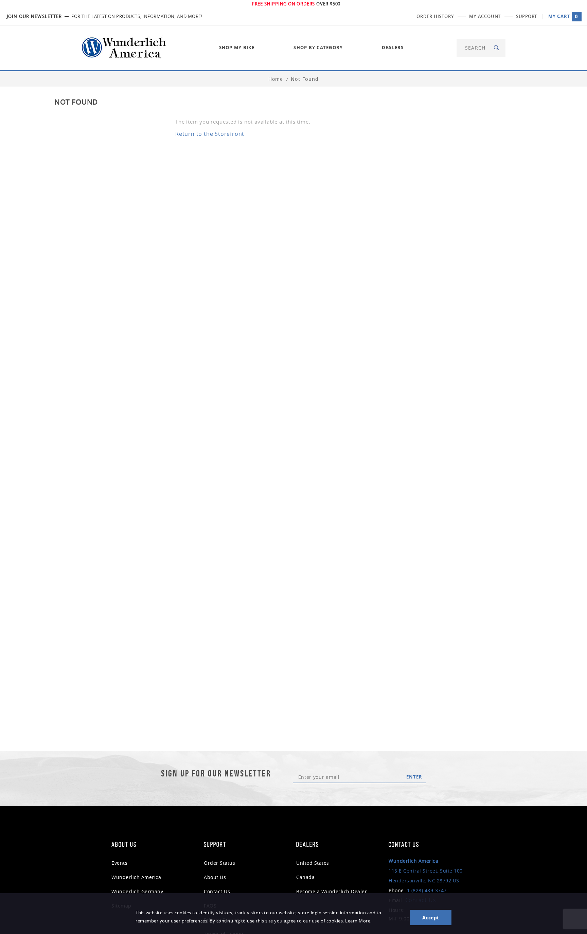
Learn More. (358, 921)
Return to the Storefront (209, 134)
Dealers (393, 47)
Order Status (219, 863)
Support (526, 16)
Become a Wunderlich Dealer (331, 891)
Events (119, 863)
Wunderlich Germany (137, 891)
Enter (414, 777)
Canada (305, 877)
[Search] (496, 48)
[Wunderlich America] (124, 47)
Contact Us (217, 891)
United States (312, 863)
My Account (485, 16)
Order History (435, 16)
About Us (215, 877)
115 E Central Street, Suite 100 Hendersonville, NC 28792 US (426, 871)
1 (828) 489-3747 (427, 890)
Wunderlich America (136, 877)
